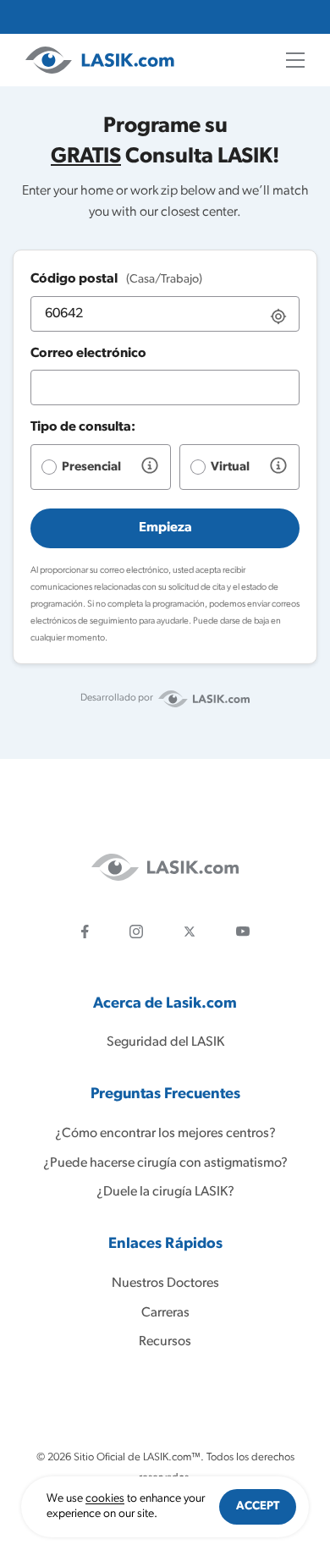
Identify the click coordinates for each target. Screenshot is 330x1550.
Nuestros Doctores (165, 1283)
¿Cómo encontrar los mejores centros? (165, 1134)
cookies (104, 1498)
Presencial (91, 467)
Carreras (165, 1313)
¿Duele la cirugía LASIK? (165, 1192)
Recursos (165, 1342)
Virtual (230, 467)
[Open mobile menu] (295, 60)
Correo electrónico (88, 353)
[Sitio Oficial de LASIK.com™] (99, 60)
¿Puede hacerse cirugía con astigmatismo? (165, 1163)
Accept (257, 1506)
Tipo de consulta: (82, 427)
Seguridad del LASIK (165, 1042)
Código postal (116, 279)
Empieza (165, 528)
